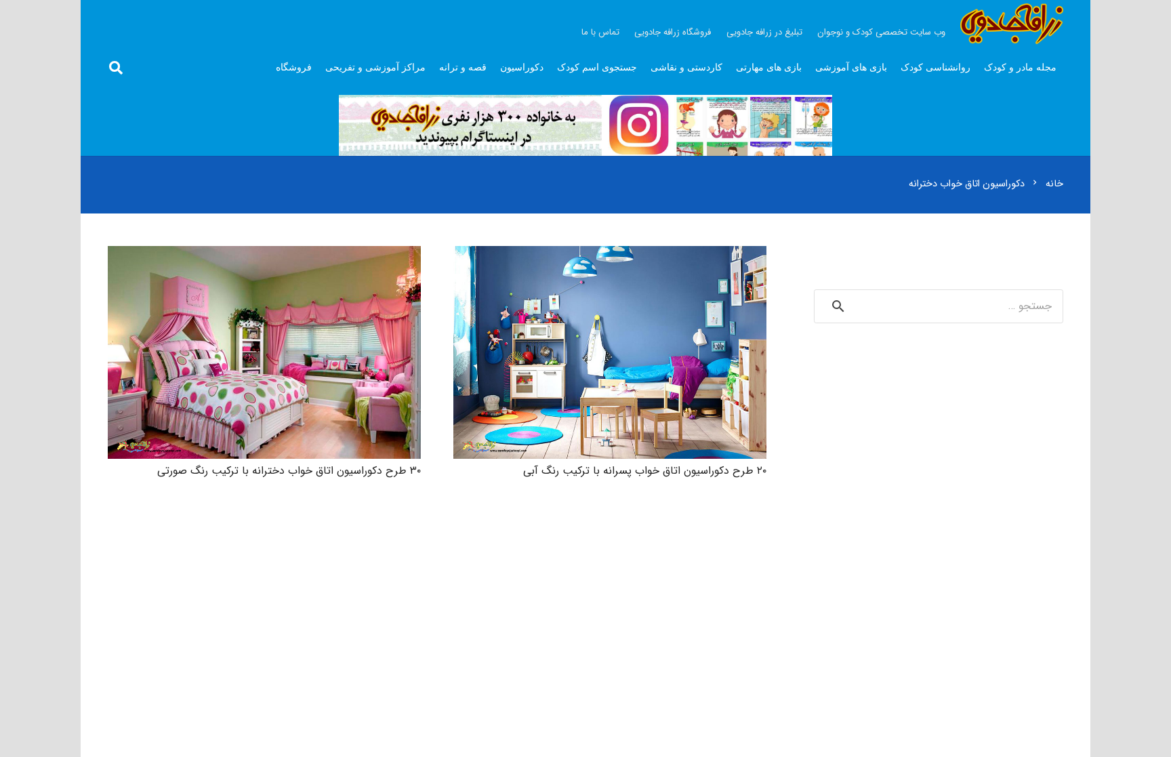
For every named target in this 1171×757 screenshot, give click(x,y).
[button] (116, 68)
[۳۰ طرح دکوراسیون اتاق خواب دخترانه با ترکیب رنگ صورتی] (264, 255)
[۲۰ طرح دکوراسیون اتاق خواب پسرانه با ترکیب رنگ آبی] (609, 255)
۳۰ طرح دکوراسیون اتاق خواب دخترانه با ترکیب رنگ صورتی (289, 470)
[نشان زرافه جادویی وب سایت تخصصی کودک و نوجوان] (1011, 23)
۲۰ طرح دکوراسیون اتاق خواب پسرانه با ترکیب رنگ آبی (644, 470)
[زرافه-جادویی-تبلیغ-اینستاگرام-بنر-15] (585, 125)
